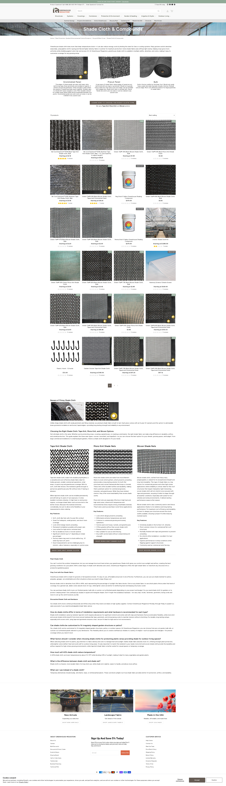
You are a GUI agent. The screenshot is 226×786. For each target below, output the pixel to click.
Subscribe (125, 753)
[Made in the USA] (155, 701)
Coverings (81, 16)
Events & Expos (54, 752)
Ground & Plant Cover (99, 38)
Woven (122, 106)
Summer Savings (69, 21)
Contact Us (149, 743)
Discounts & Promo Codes (57, 749)
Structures (59, 16)
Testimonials (54, 761)
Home (52, 38)
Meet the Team (150, 746)
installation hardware (123, 592)
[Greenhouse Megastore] (62, 10)
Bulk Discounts (54, 746)
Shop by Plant (114, 21)
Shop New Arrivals (70, 722)
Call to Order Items (55, 758)
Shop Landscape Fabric (113, 722)
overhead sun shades (76, 592)
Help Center (149, 740)
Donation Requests (151, 761)
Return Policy (150, 755)
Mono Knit (113, 106)
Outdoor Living (164, 16)
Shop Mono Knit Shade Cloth (110, 541)
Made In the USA (137, 21)
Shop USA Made (155, 722)
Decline (214, 780)
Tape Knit (105, 106)
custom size (77, 95)
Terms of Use (149, 764)
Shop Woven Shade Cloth (151, 550)
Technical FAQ (54, 767)
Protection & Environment (110, 16)
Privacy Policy (23, 782)
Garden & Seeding (130, 16)
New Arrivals (158, 21)
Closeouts (148, 21)
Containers (93, 16)
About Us (53, 740)
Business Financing (55, 764)
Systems (70, 16)
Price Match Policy (151, 749)
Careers (52, 743)
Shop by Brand (54, 755)
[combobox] (118, 11)
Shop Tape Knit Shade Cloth (65, 550)
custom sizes (84, 545)
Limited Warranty (151, 758)
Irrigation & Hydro (148, 16)
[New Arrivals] (70, 701)
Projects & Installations (84, 21)
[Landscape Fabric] (113, 701)
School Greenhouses (100, 21)
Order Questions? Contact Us (94, 4)
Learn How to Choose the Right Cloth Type (113, 102)
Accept (197, 780)
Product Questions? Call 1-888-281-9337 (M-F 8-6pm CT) (67, 4)
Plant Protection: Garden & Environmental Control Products (73, 38)
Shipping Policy (150, 752)
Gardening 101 (125, 21)
